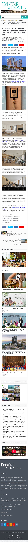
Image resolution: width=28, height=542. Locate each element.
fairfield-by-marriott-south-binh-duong (12, 39)
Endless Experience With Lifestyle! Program (13, 289)
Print (20, 41)
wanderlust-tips (9, 40)
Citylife (20, 37)
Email (25, 41)
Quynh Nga (8, 37)
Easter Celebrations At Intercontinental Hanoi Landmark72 (13, 269)
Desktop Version (9, 538)
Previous (11, 231)
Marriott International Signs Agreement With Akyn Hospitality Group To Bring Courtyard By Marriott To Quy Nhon (13, 352)
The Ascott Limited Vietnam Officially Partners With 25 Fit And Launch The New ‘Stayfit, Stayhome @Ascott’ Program (13, 330)
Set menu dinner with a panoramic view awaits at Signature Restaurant (16, 234)
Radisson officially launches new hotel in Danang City (12, 373)
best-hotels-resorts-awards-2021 (10, 38)
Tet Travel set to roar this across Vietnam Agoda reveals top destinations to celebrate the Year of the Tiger (11, 242)
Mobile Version (19, 538)
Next (18, 239)
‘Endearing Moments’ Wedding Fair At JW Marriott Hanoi (12, 309)
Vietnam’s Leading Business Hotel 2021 (10, 220)
